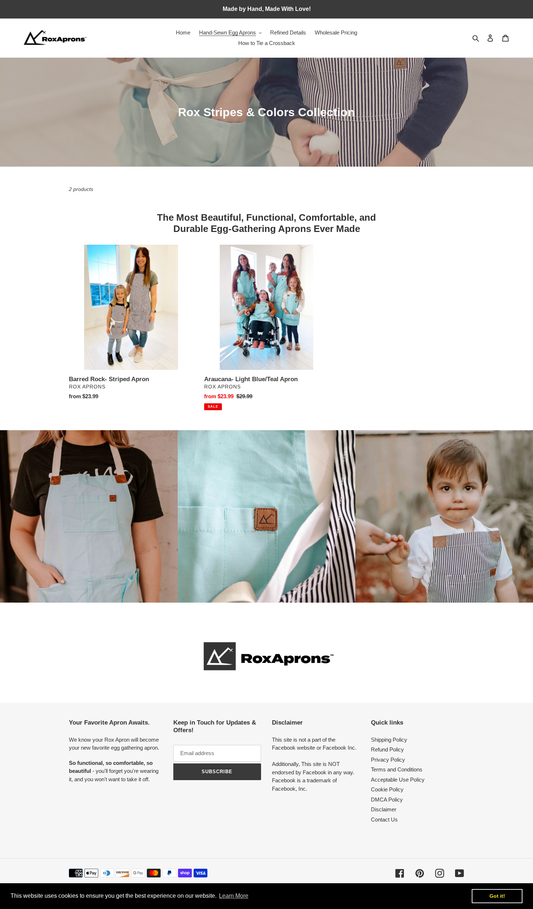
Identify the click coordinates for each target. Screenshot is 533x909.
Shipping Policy (389, 740)
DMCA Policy (387, 799)
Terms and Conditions (396, 769)
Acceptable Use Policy (398, 779)
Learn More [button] (233, 896)
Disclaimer (383, 809)
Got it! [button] (497, 896)
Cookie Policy (387, 789)
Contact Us (384, 819)
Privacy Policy (388, 760)
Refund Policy (387, 749)
